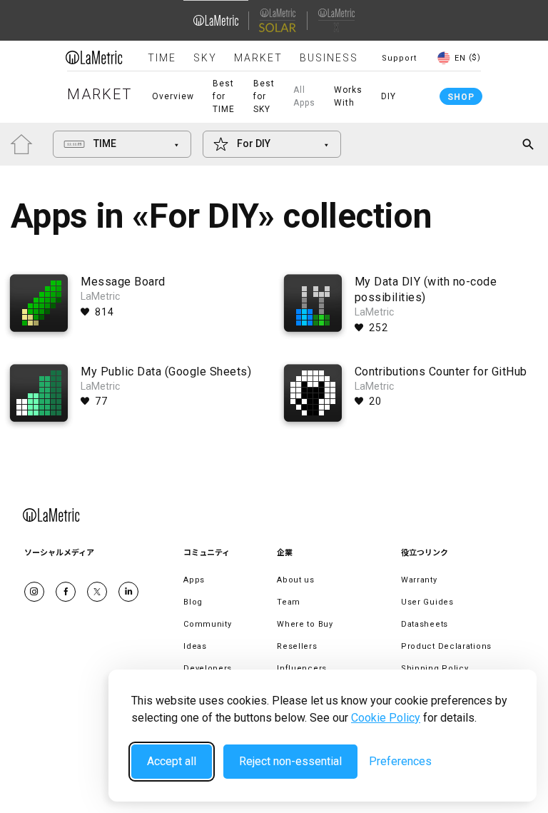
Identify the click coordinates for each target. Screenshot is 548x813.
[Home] (94, 57)
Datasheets (424, 624)
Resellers (297, 646)
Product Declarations (446, 646)
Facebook (66, 592)
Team (288, 602)
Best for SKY (264, 96)
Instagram (34, 592)
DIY (388, 96)
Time (162, 58)
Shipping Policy (435, 668)
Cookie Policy (385, 717)
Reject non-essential (290, 761)
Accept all (171, 761)
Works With (348, 96)
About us (296, 580)
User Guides (427, 602)
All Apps (304, 96)
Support (399, 58)
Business (329, 58)
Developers (207, 668)
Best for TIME (224, 96)
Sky (205, 58)
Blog (193, 602)
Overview (173, 96)
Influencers (302, 668)
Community (207, 624)
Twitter (97, 592)
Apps (194, 580)
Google (128, 592)
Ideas (195, 646)
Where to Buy (305, 624)
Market (258, 58)
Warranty (419, 580)
